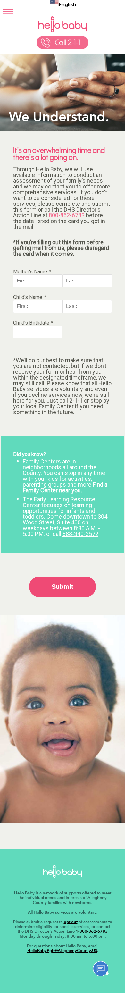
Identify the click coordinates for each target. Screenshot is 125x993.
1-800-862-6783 (92, 931)
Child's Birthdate (31, 323)
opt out (71, 921)
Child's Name (27, 297)
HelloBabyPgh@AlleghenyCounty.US (62, 950)
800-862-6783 (67, 215)
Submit (62, 586)
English (67, 5)
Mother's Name (30, 272)
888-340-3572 (80, 533)
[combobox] (62, 4)
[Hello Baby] (62, 31)
